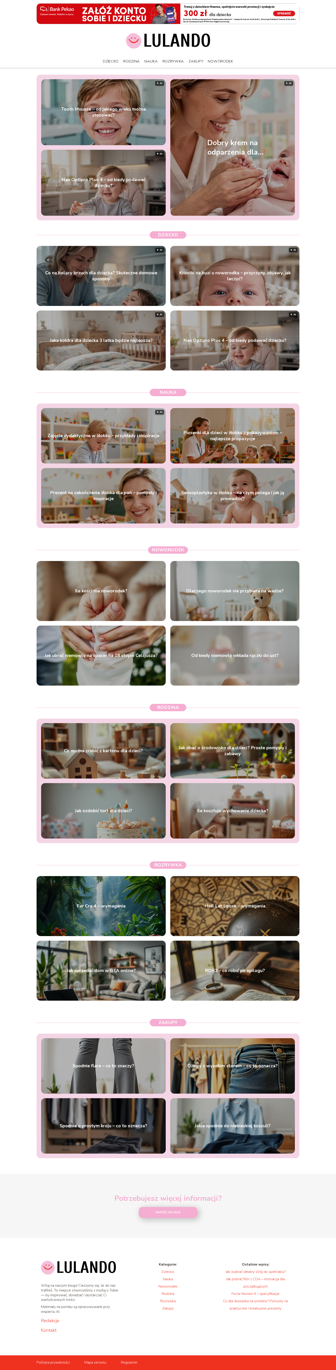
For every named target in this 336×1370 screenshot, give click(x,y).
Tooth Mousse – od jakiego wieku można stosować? (103, 112)
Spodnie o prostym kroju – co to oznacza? (103, 1126)
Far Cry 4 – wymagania (101, 906)
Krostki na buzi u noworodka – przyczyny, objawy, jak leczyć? (235, 276)
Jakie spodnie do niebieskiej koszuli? (233, 1126)
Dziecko (111, 61)
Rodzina (131, 61)
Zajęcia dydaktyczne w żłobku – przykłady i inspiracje (103, 436)
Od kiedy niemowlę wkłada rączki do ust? (235, 656)
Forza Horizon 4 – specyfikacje (256, 1293)
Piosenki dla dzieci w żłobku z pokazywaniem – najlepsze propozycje (232, 436)
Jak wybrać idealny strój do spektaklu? (255, 1271)
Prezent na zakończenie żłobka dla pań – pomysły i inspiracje (103, 496)
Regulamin (129, 1362)
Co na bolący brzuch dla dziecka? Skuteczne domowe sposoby (101, 276)
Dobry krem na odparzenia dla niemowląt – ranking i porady (232, 147)
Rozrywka (173, 61)
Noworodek (220, 61)
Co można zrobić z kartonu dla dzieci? (103, 751)
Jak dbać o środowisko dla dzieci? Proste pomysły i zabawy (233, 751)
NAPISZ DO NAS (168, 1212)
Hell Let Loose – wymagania (235, 906)
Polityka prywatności (53, 1362)
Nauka (151, 61)
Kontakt (49, 1330)
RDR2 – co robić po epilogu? (235, 971)
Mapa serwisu (95, 1362)
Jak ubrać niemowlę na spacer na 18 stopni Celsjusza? (101, 656)
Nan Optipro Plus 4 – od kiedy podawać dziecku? (103, 183)
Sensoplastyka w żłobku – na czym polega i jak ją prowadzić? (232, 496)
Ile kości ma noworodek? (101, 591)
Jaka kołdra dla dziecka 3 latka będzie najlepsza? (101, 340)
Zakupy (196, 61)
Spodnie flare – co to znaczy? (103, 1066)
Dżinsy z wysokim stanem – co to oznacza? (232, 1066)
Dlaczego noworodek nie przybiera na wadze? (235, 591)
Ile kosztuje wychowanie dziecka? (232, 811)
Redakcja (50, 1321)
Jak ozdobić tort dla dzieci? (103, 811)
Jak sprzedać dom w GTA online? (101, 971)
